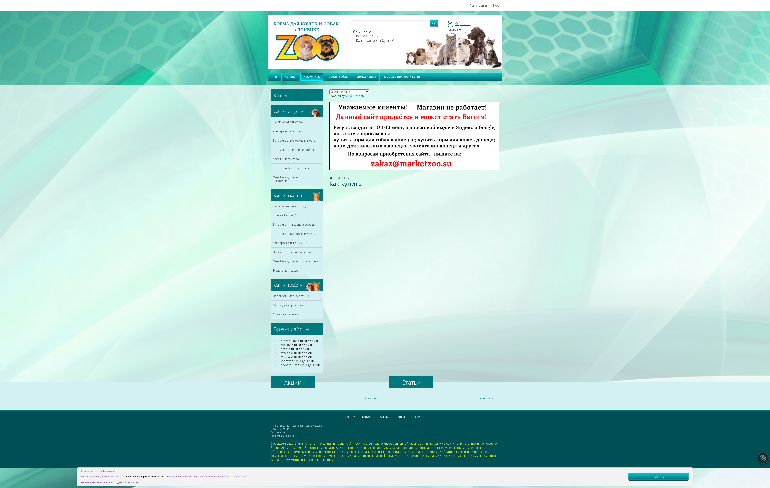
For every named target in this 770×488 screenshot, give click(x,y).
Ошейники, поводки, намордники (287, 179)
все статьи (487, 398)
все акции (370, 398)
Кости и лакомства (286, 159)
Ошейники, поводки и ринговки (295, 261)
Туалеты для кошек (286, 270)
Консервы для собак (287, 131)
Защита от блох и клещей (291, 168)
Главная (349, 417)
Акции (384, 417)
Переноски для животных (291, 296)
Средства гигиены (285, 314)
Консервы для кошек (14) (290, 243)
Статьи (400, 417)
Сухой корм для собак (288, 122)
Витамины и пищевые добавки (294, 150)
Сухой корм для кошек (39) (291, 206)
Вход (496, 5)
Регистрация (478, 5)
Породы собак (337, 76)
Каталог (291, 76)
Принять (658, 476)
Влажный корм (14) (286, 215)
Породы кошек (365, 76)
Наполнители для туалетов (292, 252)
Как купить (312, 76)
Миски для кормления (288, 305)
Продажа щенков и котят (402, 76)
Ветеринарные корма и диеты (294, 140)
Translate (359, 96)
